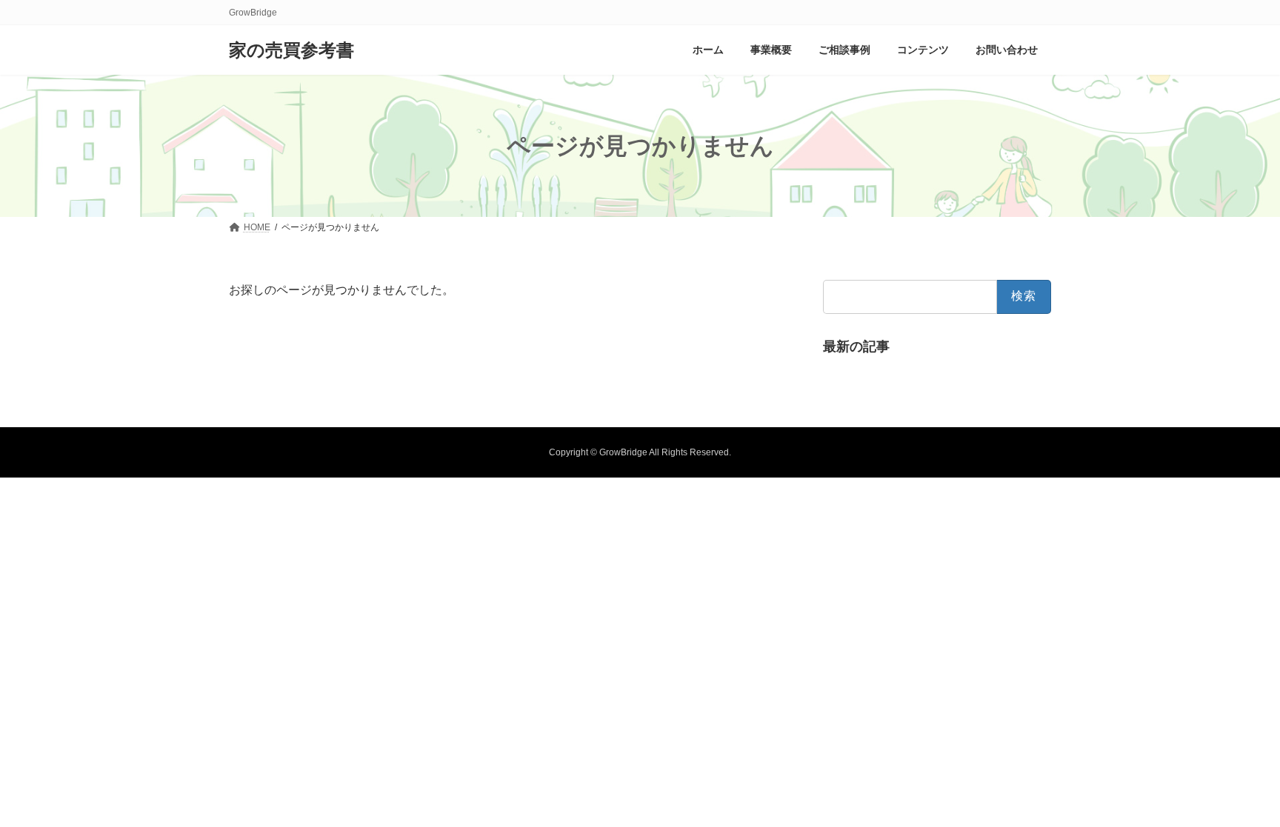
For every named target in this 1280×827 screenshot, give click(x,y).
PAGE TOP (1236, 788)
